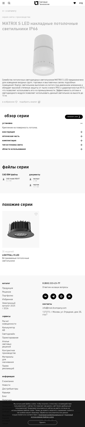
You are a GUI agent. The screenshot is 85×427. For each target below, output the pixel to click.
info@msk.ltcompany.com (54, 308)
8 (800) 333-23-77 (51, 283)
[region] (14, 180)
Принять (42, 422)
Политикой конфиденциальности (51, 415)
